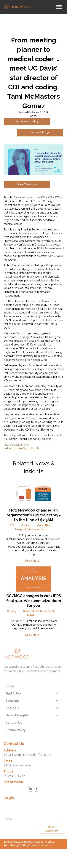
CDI (12, 525)
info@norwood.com (17, 765)
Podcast (33, 115)
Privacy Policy (45, 845)
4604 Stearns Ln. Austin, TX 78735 (27, 754)
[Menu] (59, 7)
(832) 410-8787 (14, 776)
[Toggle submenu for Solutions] (57, 700)
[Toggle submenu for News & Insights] (57, 715)
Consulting (44, 525)
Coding (25, 525)
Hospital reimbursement (30, 529)
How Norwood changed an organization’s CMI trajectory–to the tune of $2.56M (34, 515)
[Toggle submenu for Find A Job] (57, 693)
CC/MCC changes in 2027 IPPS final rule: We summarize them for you (33, 601)
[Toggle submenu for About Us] (57, 708)
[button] (27, 121)
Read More (32, 560)
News (30, 614)
